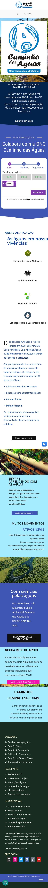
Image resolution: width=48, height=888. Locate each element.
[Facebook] (27, 859)
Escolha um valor (11, 172)
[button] (24, 438)
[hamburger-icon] (41, 880)
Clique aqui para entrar (34, 199)
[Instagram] (15, 859)
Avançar (38, 192)
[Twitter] (21, 859)
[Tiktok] (33, 859)
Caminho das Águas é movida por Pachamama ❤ (24, 876)
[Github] (9, 859)
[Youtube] (39, 859)
